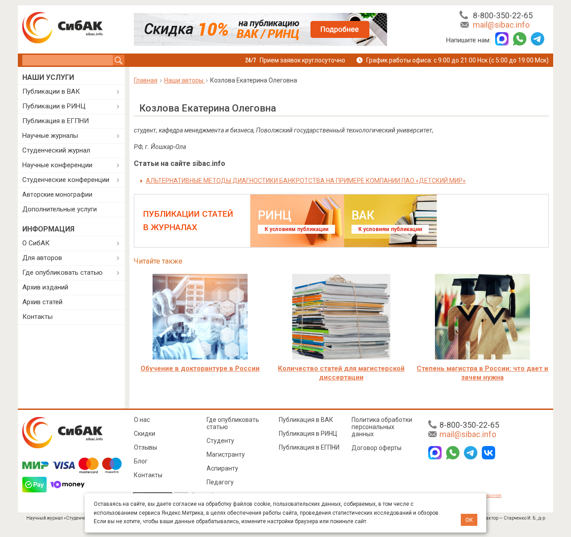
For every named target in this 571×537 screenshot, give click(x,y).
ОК (469, 519)
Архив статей (42, 302)
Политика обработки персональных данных (382, 427)
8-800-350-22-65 (503, 15)
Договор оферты (376, 447)
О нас (142, 419)
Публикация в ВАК (306, 419)
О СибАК (36, 243)
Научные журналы (50, 136)
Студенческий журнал (56, 150)
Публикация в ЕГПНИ (55, 121)
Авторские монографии (57, 194)
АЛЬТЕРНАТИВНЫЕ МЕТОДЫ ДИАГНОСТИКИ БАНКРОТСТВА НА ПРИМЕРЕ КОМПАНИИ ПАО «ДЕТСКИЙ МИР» (306, 180)
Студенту (220, 440)
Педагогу (220, 482)
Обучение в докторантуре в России (200, 368)
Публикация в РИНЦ (308, 433)
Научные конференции (57, 165)
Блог (141, 461)
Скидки (144, 433)
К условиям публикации (296, 229)
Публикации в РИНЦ (54, 106)
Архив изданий (45, 287)
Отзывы (145, 447)
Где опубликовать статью (62, 272)
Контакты (37, 317)
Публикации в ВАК (51, 91)
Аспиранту (222, 468)
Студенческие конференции (65, 180)
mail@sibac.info (501, 24)
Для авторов (42, 258)
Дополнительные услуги (59, 209)
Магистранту (226, 454)
